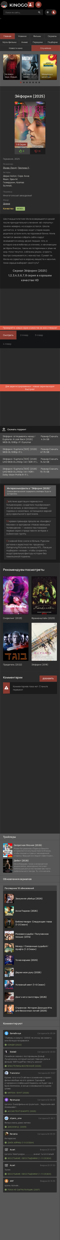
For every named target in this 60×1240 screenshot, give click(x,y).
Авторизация (31, 4)
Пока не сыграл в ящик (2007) (24, 1189)
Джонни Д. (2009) (17, 1127)
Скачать (53, 436)
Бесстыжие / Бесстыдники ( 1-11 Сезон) (29, 1158)
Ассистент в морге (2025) (22, 1111)
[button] (21, 82)
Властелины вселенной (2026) (24, 1066)
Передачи (38, 42)
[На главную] (14, 4)
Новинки (22, 36)
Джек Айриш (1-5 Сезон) (21, 1142)
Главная (7, 36)
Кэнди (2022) (15, 1044)
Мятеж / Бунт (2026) (18, 1092)
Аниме (24, 42)
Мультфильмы (9, 42)
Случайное (45, 48)
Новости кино (15, 48)
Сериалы (52, 36)
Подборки (53, 42)
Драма (6, 203)
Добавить (48, 678)
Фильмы (37, 36)
